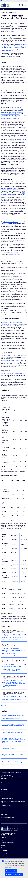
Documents (4, 808)
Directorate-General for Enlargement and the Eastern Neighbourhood (13, 802)
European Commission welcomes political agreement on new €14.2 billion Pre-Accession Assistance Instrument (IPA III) (13, 717)
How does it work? (15, 254)
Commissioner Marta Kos (7, 798)
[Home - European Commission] (5, 5)
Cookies (3, 845)
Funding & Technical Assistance (9, 12)
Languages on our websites (7, 842)
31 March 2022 (17, 210)
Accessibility (4, 853)
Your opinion (4, 791)
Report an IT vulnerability (7, 840)
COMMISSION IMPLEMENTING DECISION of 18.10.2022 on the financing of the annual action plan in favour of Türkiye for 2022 (14, 698)
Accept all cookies (11, 870)
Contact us (3, 837)
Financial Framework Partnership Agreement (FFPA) (13, 207)
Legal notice (4, 850)
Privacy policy (4, 847)
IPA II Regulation (7, 355)
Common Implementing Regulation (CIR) (12, 360)
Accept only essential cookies (14, 874)
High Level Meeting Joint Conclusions (12, 732)
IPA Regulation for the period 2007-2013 (12, 373)
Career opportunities (6, 805)
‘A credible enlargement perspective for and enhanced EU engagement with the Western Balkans (12, 112)
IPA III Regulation (7, 182)
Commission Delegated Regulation (9, 188)
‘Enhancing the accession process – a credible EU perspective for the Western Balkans (14, 117)
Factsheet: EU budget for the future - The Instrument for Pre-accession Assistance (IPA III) (13, 725)
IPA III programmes (11, 167)
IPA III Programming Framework (10, 221)
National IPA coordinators (9, 748)
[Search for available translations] (19, 44)
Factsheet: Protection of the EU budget (12, 762)
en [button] (19, 5)
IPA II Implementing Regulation (11, 365)
